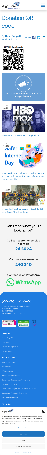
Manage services (23, 428)
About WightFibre (8, 338)
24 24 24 (23, 249)
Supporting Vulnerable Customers (14, 393)
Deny (23, 440)
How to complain (8, 362)
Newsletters (6, 367)
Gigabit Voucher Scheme (11, 375)
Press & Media (7, 351)
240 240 (23, 264)
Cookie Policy (18, 452)
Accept (23, 434)
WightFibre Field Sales (10, 397)
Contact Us (6, 342)
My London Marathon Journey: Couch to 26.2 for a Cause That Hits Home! (22, 210)
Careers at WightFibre (10, 347)
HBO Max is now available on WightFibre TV (22, 135)
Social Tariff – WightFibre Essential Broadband (19, 389)
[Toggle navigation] (43, 5)
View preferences (23, 446)
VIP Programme (7, 371)
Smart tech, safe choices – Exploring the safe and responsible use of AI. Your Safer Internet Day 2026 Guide (23, 176)
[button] (43, 411)
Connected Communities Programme (16, 380)
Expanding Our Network (10, 384)
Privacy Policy (27, 452)
